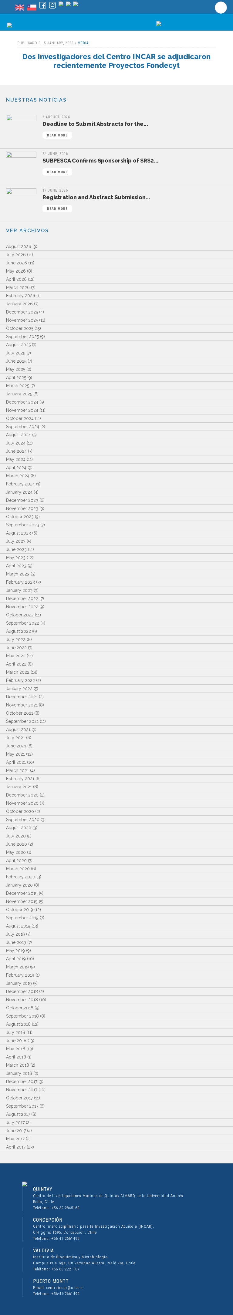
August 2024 (18, 434)
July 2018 (15, 1032)
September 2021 (22, 721)
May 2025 (15, 369)
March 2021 (17, 770)
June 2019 (16, 942)
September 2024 (22, 426)
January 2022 (19, 688)
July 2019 (15, 934)
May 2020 (16, 852)
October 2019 (19, 909)
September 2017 (22, 1106)
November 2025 (22, 320)
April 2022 (16, 664)
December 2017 (21, 1081)
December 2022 (22, 598)
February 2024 (20, 483)
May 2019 (15, 950)
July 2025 (15, 353)
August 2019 (18, 926)
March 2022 (17, 672)
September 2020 (22, 819)
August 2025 (18, 344)
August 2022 (18, 631)
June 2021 (16, 745)
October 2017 (19, 1097)
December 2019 (22, 893)
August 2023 (18, 533)
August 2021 (18, 729)
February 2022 (20, 680)
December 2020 (22, 795)
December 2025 (22, 312)
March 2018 (17, 1065)
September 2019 (22, 917)
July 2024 (15, 443)
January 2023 (19, 590)
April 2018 (16, 1057)
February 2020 (20, 876)
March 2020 (18, 868)
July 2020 (16, 836)
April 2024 (16, 467)
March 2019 (17, 966)
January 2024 (19, 492)
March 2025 (17, 385)
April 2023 (16, 565)
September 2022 (22, 623)
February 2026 (20, 295)
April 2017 (15, 1147)
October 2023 (20, 516)
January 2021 (19, 786)
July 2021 (15, 737)
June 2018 (16, 1040)
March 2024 (17, 475)
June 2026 (16, 262)
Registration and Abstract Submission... (96, 202)
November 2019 (22, 901)
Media (83, 43)
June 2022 (16, 647)
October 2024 (20, 418)
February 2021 (20, 778)
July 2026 (16, 254)
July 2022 (15, 639)
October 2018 (19, 1007)
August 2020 (18, 827)
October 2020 (20, 811)
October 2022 (20, 614)
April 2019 (16, 958)
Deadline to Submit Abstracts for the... (95, 129)
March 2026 (18, 287)
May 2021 (15, 754)
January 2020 (19, 885)
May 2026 (16, 271)
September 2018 (22, 1016)
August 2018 (18, 1024)
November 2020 (22, 803)
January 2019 (19, 983)
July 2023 (15, 541)
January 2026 (19, 303)
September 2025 (22, 336)
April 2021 (16, 762)
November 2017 (21, 1089)
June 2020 (16, 844)
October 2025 (19, 328)
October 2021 (19, 713)
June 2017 (16, 1130)
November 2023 (22, 508)
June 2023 (16, 549)
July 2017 (15, 1122)
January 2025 (19, 393)
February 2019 (20, 975)
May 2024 (15, 459)
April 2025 (16, 377)
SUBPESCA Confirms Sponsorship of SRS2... (100, 165)
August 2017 (18, 1114)
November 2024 (22, 410)
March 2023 (17, 574)
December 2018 (22, 991)
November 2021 (22, 705)
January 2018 (19, 1073)
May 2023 (15, 557)
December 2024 (22, 402)
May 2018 (15, 1048)
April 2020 (16, 860)
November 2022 (22, 606)
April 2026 (16, 279)
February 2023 (20, 582)
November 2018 (22, 999)
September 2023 (22, 524)
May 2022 (15, 655)
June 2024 (16, 451)
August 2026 (18, 246)
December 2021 (22, 696)
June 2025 (16, 361)
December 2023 (22, 500)
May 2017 (15, 1138)
